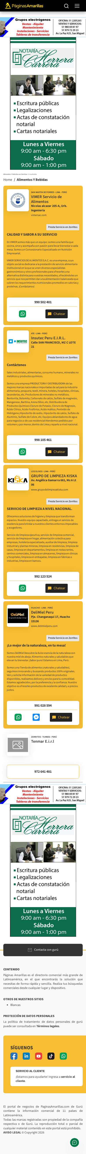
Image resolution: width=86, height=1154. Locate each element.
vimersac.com (39, 215)
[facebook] (13, 1056)
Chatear (59, 313)
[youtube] (38, 1056)
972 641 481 (43, 771)
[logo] (18, 200)
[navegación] (77, 6)
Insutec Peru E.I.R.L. (48, 338)
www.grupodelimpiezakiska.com (49, 490)
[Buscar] (66, 6)
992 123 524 (43, 576)
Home (7, 179)
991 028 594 (43, 705)
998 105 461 (43, 439)
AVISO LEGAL (12, 1132)
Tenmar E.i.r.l (42, 741)
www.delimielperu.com (44, 626)
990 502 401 (43, 302)
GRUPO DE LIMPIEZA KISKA (54, 476)
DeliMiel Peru (42, 612)
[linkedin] (26, 1056)
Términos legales (47, 1026)
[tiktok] (50, 1056)
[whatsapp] (63, 1056)
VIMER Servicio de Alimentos (46, 199)
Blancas (15, 1005)
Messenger (36, 717)
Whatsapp (22, 313)
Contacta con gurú (46, 950)
